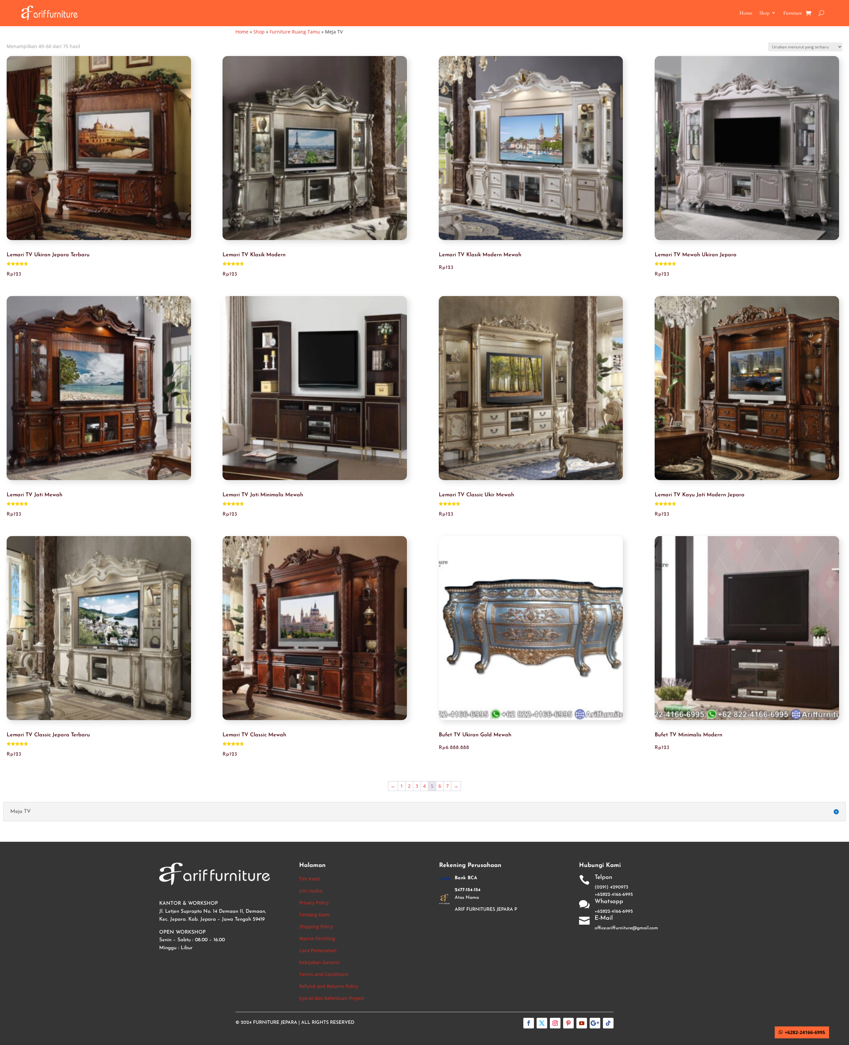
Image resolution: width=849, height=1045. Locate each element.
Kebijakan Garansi (319, 962)
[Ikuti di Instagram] (555, 1023)
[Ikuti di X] (542, 1023)
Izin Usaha (310, 891)
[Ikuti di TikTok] (608, 1023)
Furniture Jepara (275, 1022)
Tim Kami (309, 879)
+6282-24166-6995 (805, 1032)
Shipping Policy (316, 926)
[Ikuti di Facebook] (528, 1023)
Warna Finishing (317, 938)
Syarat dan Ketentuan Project (331, 998)
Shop (764, 13)
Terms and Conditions (323, 974)
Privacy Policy (314, 902)
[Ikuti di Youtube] (581, 1023)
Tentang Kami (314, 914)
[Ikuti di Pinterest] (568, 1023)
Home (746, 13)
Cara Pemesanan (318, 950)
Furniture (792, 13)
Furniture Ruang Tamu (295, 32)
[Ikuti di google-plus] (595, 1023)
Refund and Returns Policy (328, 986)
